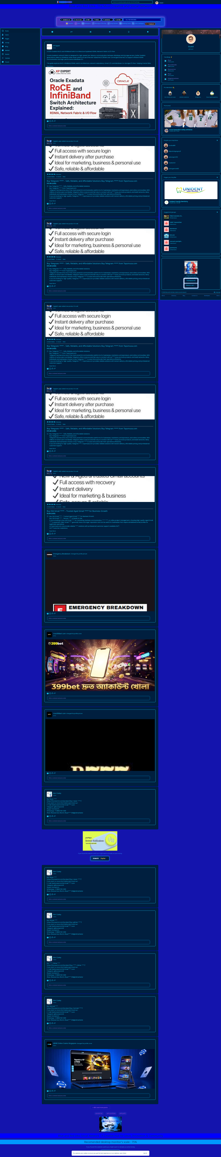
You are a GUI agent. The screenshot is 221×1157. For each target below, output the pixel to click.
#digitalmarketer (77, 813)
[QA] (120, 23)
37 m (54, 636)
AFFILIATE (123, 1113)
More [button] (218, 295)
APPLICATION (111, 1113)
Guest (191, 46)
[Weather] (67, 23)
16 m (54, 48)
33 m (54, 556)
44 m (54, 960)
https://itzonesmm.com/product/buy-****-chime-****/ (66, 965)
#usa (66, 813)
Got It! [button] (145, 1153)
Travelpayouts (191, 280)
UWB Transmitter (176, 222)
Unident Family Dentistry (178, 201)
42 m (54, 795)
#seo (48, 813)
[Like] (51, 121)
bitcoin (172, 235)
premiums (173, 248)
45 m (54, 1002)
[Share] (55, 121)
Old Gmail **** (66, 805)
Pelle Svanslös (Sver (176, 216)
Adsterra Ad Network (191, 285)
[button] (132, 2)
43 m (54, 874)
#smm (62, 813)
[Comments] (52, 121)
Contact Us (194, 295)
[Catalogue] (133, 23)
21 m (54, 473)
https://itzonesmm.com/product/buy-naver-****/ (64, 801)
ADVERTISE (99, 1113)
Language (217, 292)
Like (48, 121)
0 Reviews (58, 174)
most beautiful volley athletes (180, 130)
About (163, 295)
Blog (184, 295)
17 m (54, 143)
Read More (50, 66)
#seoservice (55, 813)
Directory (173, 295)
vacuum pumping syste (176, 241)
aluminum (173, 228)
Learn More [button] (123, 1153)
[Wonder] (50, 121)
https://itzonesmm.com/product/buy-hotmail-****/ (65, 1008)
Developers (207, 295)
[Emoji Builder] (108, 23)
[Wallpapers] (82, 23)
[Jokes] (76, 23)
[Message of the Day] (93, 23)
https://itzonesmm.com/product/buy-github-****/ (64, 922)
